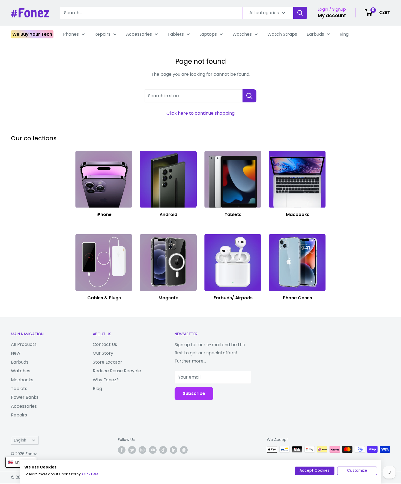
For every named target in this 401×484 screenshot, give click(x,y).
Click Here (90, 474)
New (15, 353)
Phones (71, 34)
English (20, 440)
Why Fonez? (106, 380)
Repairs (102, 34)
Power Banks (24, 397)
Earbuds (315, 34)
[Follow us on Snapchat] (184, 450)
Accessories (139, 34)
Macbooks (22, 380)
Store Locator (107, 362)
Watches (242, 34)
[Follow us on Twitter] (132, 450)
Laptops (208, 34)
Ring (344, 34)
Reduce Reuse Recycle (117, 371)
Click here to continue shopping (200, 113)
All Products (24, 344)
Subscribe (194, 393)
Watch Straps (282, 34)
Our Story (103, 353)
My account (332, 15)
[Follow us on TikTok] (163, 450)
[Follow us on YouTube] (153, 450)
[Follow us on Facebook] (121, 450)
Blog (97, 388)
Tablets (175, 34)
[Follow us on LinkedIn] (173, 450)
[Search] (300, 13)
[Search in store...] (249, 95)
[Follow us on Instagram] (142, 450)
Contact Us (105, 344)
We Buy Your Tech (32, 34)
